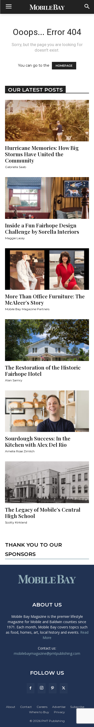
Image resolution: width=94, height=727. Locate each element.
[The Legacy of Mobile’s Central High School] (47, 482)
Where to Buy (39, 712)
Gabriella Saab (15, 167)
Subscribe (77, 707)
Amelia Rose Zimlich (20, 451)
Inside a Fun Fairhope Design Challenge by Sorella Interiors (42, 228)
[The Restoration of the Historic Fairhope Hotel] (47, 340)
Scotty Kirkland (16, 522)
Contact (26, 707)
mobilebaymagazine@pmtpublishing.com (47, 653)
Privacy (59, 712)
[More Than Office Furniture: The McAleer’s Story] (47, 269)
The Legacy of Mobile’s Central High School (42, 512)
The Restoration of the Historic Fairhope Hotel (43, 370)
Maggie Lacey (15, 238)
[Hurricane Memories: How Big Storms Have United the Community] (47, 120)
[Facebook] (30, 688)
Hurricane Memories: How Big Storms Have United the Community (42, 154)
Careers (42, 707)
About (10, 707)
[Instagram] (41, 688)
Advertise (58, 707)
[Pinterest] (52, 688)
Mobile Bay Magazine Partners (27, 309)
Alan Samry (13, 380)
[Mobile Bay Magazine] (47, 7)
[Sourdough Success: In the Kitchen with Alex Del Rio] (47, 411)
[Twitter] (63, 688)
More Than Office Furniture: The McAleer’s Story (45, 299)
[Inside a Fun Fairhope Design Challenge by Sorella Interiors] (47, 198)
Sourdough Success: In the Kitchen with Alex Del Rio (37, 441)
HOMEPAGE (64, 65)
